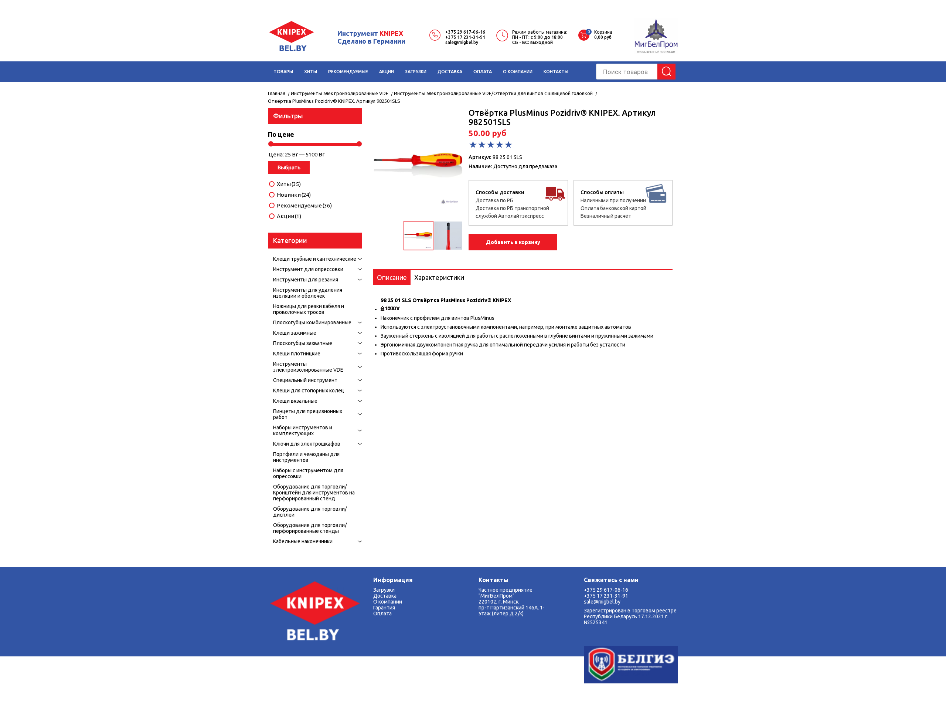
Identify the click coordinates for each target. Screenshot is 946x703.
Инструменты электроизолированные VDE (308, 367)
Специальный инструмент (305, 380)
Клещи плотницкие (296, 353)
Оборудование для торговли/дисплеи (310, 512)
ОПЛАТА (482, 71)
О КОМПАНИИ (517, 71)
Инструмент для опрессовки (308, 269)
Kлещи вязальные (295, 401)
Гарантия (384, 608)
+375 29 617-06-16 (465, 32)
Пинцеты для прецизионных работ (307, 414)
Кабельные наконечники (303, 541)
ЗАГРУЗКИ (415, 71)
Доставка (385, 596)
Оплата (382, 613)
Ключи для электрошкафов (306, 444)
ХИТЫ (310, 71)
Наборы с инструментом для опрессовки (308, 473)
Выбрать (289, 167)
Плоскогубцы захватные (302, 343)
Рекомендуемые (304, 206)
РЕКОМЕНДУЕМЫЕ (348, 71)
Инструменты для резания (305, 280)
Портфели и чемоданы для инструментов (306, 457)
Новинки (294, 195)
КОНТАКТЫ (556, 71)
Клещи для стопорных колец (308, 390)
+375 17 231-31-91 (465, 37)
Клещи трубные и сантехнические (314, 259)
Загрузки (384, 590)
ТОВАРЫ (283, 71)
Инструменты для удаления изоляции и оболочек (307, 293)
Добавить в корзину (513, 242)
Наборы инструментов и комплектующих (302, 430)
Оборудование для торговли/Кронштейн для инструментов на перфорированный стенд (314, 492)
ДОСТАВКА (450, 71)
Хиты (289, 184)
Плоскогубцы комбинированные (312, 322)
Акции (289, 216)
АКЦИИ (386, 71)
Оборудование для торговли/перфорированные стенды (310, 528)
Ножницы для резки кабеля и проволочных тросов (308, 309)
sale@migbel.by (461, 42)
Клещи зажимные (294, 333)
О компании (387, 602)
